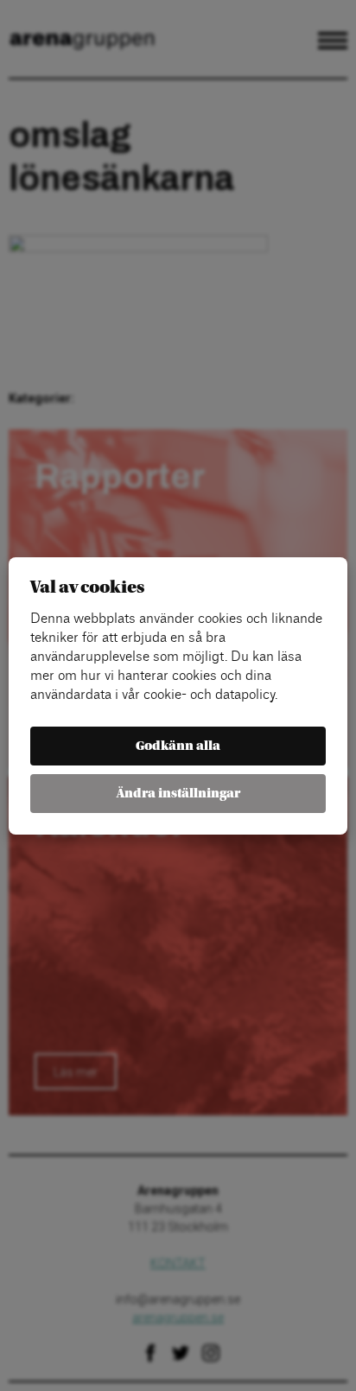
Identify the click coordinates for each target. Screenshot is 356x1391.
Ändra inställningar (178, 793)
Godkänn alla (178, 746)
